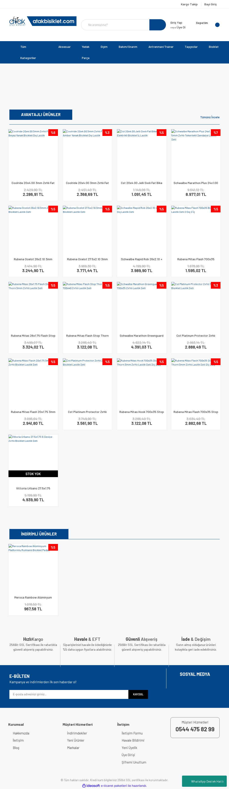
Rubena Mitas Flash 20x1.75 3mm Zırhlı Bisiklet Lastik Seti (33, 414)
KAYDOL (138, 694)
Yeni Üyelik (129, 748)
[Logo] (42, 21)
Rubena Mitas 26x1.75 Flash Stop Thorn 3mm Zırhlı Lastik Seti (33, 337)
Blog (16, 748)
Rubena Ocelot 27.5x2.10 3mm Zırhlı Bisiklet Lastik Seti (87, 261)
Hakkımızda (21, 733)
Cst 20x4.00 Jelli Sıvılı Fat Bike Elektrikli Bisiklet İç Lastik (141, 185)
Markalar (73, 748)
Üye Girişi (128, 755)
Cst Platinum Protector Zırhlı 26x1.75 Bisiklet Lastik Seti (87, 414)
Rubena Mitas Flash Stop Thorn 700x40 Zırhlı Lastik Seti (87, 337)
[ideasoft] (91, 786)
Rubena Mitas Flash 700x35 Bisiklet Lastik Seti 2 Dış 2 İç (195, 261)
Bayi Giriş (210, 4)
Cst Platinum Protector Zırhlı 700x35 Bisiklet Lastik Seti (195, 337)
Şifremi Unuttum (134, 762)
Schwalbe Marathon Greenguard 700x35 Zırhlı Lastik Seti (141, 337)
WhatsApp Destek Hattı (207, 781)
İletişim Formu (132, 733)
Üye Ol (177, 27)
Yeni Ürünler (75, 740)
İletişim (18, 740)
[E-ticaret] (114, 786)
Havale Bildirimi (133, 740)
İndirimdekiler (77, 733)
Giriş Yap (176, 22)
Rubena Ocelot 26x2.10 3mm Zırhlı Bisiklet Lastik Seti (33, 261)
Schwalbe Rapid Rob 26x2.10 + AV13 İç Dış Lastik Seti (141, 261)
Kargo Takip (189, 4)
